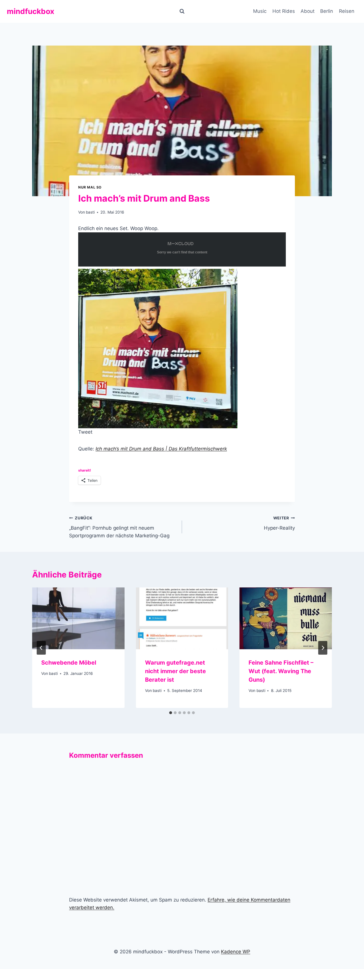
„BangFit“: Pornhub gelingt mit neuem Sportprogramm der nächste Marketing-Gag (120, 527)
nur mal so (90, 187)
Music (259, 11)
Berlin (326, 11)
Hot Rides (283, 11)
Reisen (346, 11)
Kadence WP (235, 951)
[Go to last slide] (41, 648)
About (308, 11)
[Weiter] (322, 648)
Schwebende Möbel (68, 662)
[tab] (170, 712)
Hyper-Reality (279, 523)
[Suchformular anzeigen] (182, 11)
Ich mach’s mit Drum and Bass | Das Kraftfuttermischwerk (161, 449)
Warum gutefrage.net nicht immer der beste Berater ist (175, 671)
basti (90, 212)
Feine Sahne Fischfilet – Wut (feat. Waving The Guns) (281, 671)
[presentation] (78, 618)
